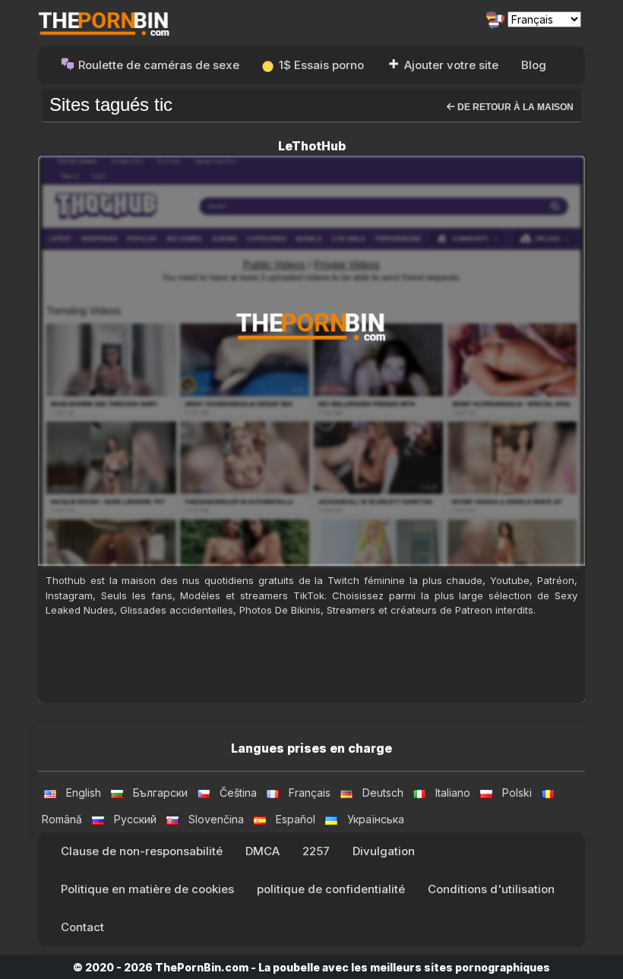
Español (295, 819)
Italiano (452, 792)
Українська (375, 819)
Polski (517, 792)
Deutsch (382, 792)
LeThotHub (312, 145)
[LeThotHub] (311, 361)
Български (160, 792)
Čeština (238, 792)
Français (309, 792)
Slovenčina (216, 819)
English (83, 792)
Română (62, 819)
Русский (135, 819)
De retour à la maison (514, 107)
